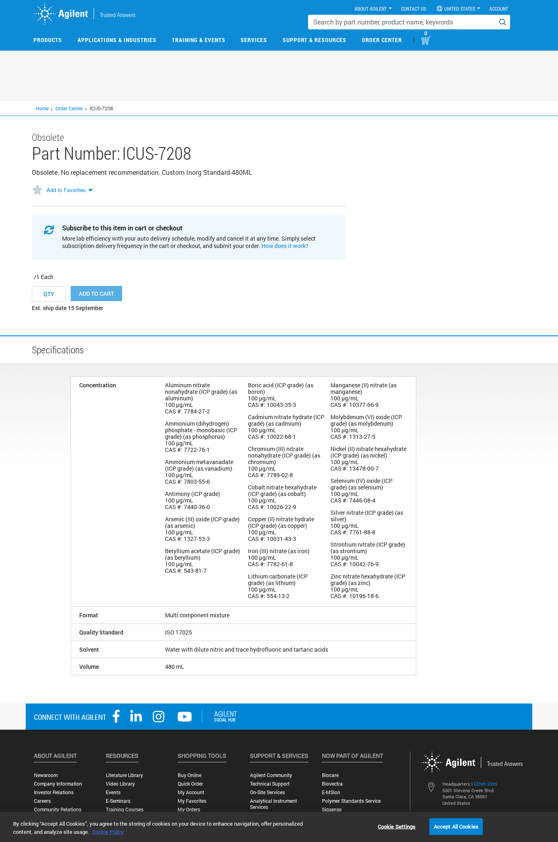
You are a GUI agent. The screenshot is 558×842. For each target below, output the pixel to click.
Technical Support (270, 784)
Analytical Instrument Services (273, 804)
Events (113, 792)
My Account (191, 792)
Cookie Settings (397, 826)
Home (42, 108)
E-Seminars (118, 801)
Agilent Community (271, 775)
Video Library (120, 784)
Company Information (58, 784)
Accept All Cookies (456, 826)
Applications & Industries (117, 40)
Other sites (485, 783)
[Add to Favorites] (37, 190)
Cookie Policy (108, 831)
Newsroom (46, 775)
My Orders (189, 809)
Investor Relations (54, 792)
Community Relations (57, 809)
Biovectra (332, 784)
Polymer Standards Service (351, 801)
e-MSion (331, 792)
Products (47, 40)
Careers (42, 801)
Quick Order (190, 784)
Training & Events (198, 40)
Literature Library (124, 775)
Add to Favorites (66, 190)
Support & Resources (314, 40)
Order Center (382, 40)
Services (254, 40)
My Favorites (192, 801)
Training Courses (124, 809)
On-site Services (267, 792)
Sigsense (331, 809)
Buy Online (189, 775)
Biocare (330, 775)
